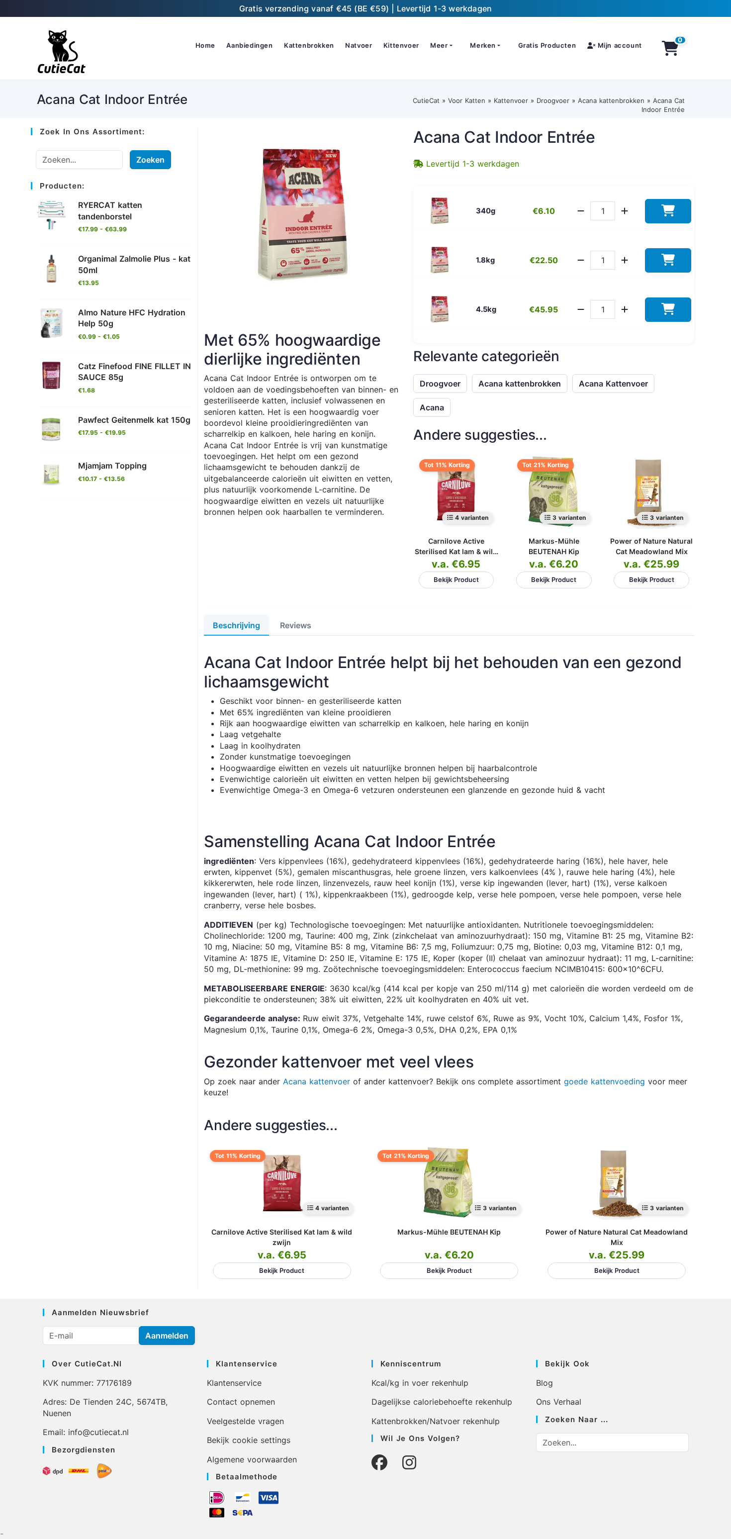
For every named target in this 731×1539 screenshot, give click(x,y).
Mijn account (618, 45)
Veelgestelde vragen (245, 1421)
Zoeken (150, 160)
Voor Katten (466, 100)
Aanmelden (166, 1336)
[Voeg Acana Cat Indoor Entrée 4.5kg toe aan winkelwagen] (668, 309)
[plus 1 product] (625, 210)
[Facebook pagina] (379, 1462)
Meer (439, 45)
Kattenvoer (511, 100)
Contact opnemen (241, 1402)
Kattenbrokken (309, 45)
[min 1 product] (581, 210)
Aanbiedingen (249, 45)
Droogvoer (553, 100)
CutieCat (426, 100)
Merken (483, 45)
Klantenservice (234, 1383)
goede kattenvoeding (604, 1081)
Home (205, 45)
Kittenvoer (401, 45)
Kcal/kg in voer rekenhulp (419, 1383)
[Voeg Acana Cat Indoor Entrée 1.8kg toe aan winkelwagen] (668, 260)
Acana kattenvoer (316, 1081)
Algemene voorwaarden (252, 1459)
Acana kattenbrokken (611, 100)
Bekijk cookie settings (248, 1440)
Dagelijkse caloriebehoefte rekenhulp (441, 1402)
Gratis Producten (547, 45)
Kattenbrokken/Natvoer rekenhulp (435, 1421)
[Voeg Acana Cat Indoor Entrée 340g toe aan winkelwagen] (668, 211)
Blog (544, 1383)
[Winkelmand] (670, 48)
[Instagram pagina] (409, 1462)
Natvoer (358, 45)
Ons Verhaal (558, 1402)
